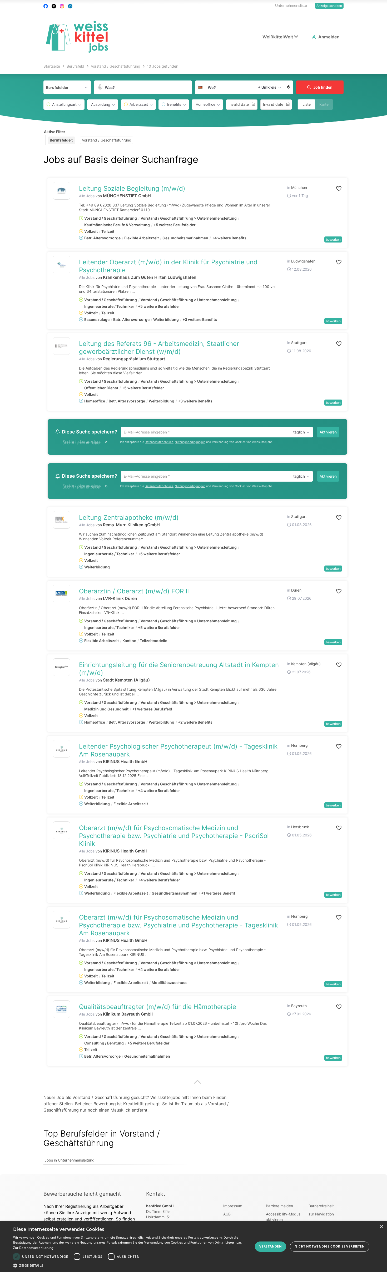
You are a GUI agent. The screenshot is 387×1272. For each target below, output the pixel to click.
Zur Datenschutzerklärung (33, 1247)
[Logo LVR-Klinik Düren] (61, 595)
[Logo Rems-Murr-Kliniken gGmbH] (61, 521)
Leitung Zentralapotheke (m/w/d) (129, 519)
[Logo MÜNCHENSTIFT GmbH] (61, 190)
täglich (298, 432)
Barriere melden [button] (279, 1207)
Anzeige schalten (329, 6)
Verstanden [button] (270, 1246)
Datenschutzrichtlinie (159, 442)
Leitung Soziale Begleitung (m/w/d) (132, 188)
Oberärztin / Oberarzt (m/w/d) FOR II (134, 593)
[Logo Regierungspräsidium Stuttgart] (61, 346)
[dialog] (193, 1246)
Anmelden (329, 36)
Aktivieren (328, 432)
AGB (227, 1215)
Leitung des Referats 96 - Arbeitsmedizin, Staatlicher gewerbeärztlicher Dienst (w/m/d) (159, 347)
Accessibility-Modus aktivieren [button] (283, 1218)
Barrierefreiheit (321, 1207)
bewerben (333, 239)
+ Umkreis (267, 87)
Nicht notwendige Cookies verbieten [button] (330, 1246)
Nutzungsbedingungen (190, 442)
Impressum (232, 1207)
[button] (289, 87)
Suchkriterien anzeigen (82, 443)
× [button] (381, 1227)
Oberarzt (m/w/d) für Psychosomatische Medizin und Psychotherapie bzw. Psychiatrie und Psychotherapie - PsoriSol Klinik (174, 837)
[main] (193, 618)
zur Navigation (321, 1215)
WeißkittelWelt (277, 36)
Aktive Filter (54, 131)
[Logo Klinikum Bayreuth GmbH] (61, 1010)
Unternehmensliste (291, 5)
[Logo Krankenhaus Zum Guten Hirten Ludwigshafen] (61, 264)
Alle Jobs (87, 196)
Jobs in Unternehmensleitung (69, 1161)
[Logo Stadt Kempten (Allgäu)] (61, 668)
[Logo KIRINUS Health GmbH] (61, 750)
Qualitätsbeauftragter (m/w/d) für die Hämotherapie (157, 1008)
